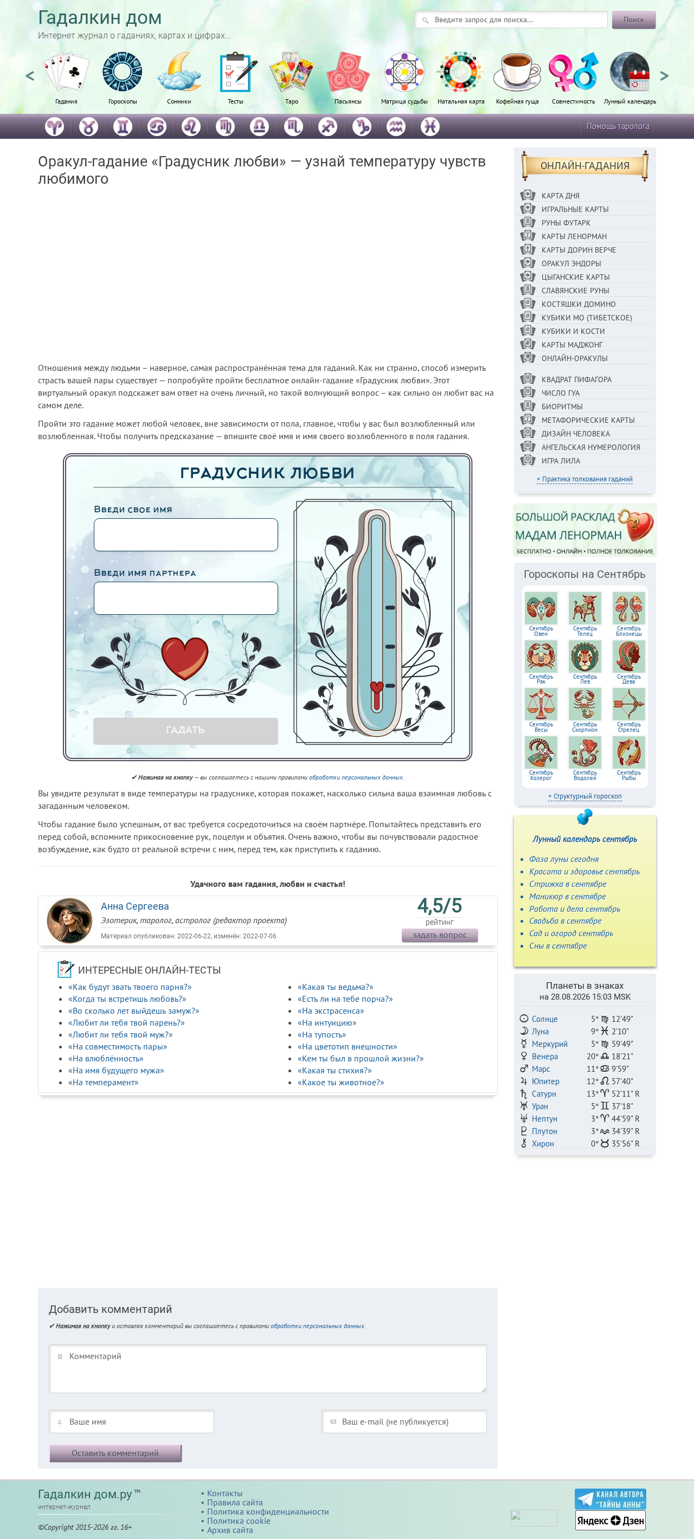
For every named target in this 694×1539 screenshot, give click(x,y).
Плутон (544, 1131)
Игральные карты (575, 209)
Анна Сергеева (135, 906)
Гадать (185, 730)
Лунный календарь (630, 100)
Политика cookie (239, 1520)
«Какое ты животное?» (341, 1082)
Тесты (235, 100)
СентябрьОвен (541, 631)
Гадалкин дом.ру (85, 1494)
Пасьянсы (348, 100)
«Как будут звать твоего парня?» (130, 986)
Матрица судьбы (404, 100)
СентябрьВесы (541, 726)
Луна (540, 1031)
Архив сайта (230, 1529)
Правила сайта (235, 1502)
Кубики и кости (573, 331)
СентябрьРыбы (629, 775)
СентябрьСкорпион (584, 726)
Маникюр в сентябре (567, 896)
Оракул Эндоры (571, 263)
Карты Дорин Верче (579, 250)
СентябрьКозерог (541, 775)
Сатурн (544, 1094)
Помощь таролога (618, 126)
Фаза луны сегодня (564, 858)
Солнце (545, 1019)
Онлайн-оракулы (575, 358)
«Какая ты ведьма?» (336, 986)
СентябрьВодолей (585, 775)
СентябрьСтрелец (629, 726)
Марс (541, 1069)
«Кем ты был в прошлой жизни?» (361, 1058)
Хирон (543, 1143)
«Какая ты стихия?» (335, 1070)
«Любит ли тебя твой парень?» (126, 1022)
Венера (545, 1056)
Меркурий (550, 1044)
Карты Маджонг (572, 345)
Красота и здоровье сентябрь (584, 871)
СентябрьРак (541, 679)
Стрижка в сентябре (567, 883)
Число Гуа (561, 393)
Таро (291, 100)
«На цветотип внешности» (347, 1046)
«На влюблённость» (106, 1058)
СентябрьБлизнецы (629, 631)
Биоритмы (562, 406)
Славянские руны (575, 290)
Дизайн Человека (576, 434)
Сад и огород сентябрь (571, 933)
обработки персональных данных (356, 777)
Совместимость (573, 100)
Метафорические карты (588, 420)
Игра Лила (561, 461)
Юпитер (546, 1081)
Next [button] (664, 71)
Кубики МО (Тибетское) (587, 318)
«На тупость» (322, 1034)
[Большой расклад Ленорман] (585, 530)
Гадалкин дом (100, 18)
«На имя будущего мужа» (116, 1070)
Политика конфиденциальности (268, 1511)
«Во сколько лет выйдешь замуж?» (134, 1010)
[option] (66, 84)
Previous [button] (29, 71)
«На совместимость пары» (118, 1046)
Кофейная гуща (517, 100)
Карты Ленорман (574, 236)
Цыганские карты (576, 277)
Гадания (66, 100)
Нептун (544, 1118)
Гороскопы (122, 100)
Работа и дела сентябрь (574, 908)
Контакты (225, 1493)
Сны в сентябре (558, 945)
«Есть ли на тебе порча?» (345, 998)
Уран (540, 1106)
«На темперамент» (103, 1082)
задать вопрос (440, 934)
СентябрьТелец (585, 631)
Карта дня (561, 196)
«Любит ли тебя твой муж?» (120, 1034)
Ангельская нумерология (591, 447)
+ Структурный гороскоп (585, 796)
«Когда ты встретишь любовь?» (127, 998)
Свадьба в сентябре (565, 920)
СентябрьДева (629, 679)
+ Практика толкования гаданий (585, 479)
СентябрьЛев (585, 679)
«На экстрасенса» (331, 1010)
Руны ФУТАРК (566, 223)
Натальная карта (461, 100)
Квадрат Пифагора (577, 379)
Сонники (179, 100)
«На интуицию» (327, 1022)
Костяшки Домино (579, 304)
